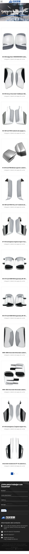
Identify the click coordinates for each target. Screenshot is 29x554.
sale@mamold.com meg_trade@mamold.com (11, 538)
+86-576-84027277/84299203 (12, 531)
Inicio (9, 17)
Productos (17, 17)
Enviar (3, 510)
